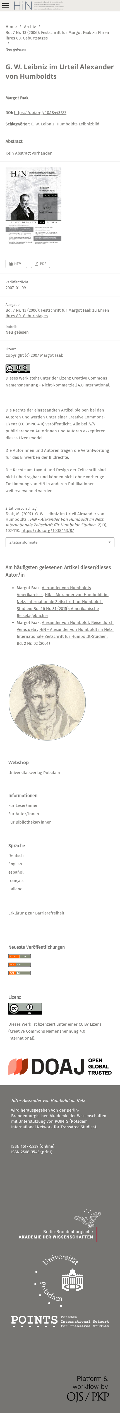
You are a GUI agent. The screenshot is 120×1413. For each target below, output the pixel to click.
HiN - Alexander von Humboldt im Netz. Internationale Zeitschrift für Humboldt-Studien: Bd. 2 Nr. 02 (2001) (65, 636)
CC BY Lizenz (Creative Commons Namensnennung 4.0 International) (55, 1031)
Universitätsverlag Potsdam (34, 772)
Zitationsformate (23, 542)
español (15, 872)
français (15, 880)
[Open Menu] (5, 5)
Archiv (30, 26)
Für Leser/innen (23, 805)
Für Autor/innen (23, 813)
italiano (15, 888)
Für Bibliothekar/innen (30, 822)
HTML (18, 264)
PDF (42, 264)
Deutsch (16, 855)
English (15, 863)
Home (11, 26)
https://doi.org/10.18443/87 (40, 112)
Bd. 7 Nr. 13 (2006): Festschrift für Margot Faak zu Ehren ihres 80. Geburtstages (57, 35)
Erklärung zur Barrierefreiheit (36, 913)
